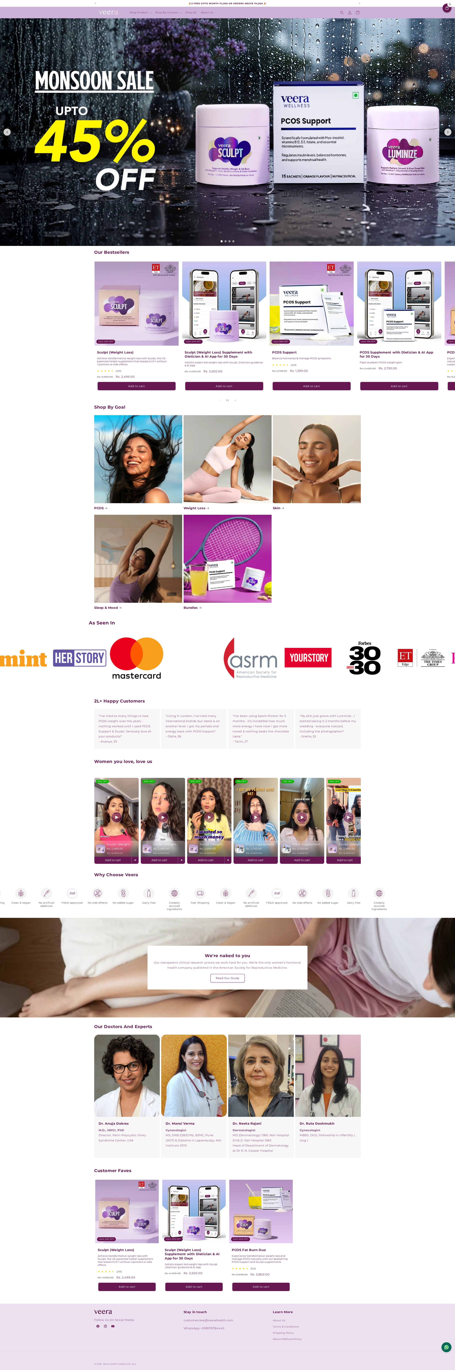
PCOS (99, 508)
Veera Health (110, 1364)
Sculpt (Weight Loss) (115, 352)
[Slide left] (220, 400)
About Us (279, 1320)
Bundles (191, 608)
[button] (140, 12)
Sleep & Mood (106, 608)
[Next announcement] (359, 3)
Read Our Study (227, 978)
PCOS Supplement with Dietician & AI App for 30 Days (396, 354)
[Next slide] (447, 132)
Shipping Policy (283, 1332)
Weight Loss (195, 508)
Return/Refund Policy (287, 1339)
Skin (276, 508)
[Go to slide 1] (222, 241)
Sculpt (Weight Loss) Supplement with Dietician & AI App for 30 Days (218, 354)
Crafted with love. (127, 1364)
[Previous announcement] (95, 3)
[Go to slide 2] (225, 241)
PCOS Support (284, 352)
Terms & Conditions (286, 1326)
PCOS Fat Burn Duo (249, 1250)
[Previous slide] (7, 132)
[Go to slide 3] (229, 241)
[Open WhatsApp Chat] (446, 1347)
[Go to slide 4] (233, 241)
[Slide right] (235, 400)
